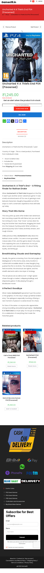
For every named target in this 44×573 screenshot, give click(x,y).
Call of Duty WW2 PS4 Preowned (12, 356)
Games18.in (9, 2)
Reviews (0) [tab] (22, 136)
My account (29, 558)
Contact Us (20, 558)
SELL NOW (22, 115)
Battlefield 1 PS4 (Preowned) (32, 356)
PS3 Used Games (11, 492)
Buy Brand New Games (13, 504)
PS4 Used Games (11, 495)
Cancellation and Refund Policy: (16, 560)
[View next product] (40, 27)
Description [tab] (22, 132)
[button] (22, 31)
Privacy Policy (29, 562)
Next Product (34, 27)
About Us (13, 558)
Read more (12, 366)
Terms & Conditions (17, 562)
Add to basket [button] (11, 409)
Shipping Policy (32, 560)
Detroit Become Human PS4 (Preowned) (11, 399)
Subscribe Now (22, 108)
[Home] (3, 15)
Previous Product (11, 27)
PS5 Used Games (11, 498)
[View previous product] (3, 27)
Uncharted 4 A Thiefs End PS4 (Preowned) (25, 15)
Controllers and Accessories (15, 501)
